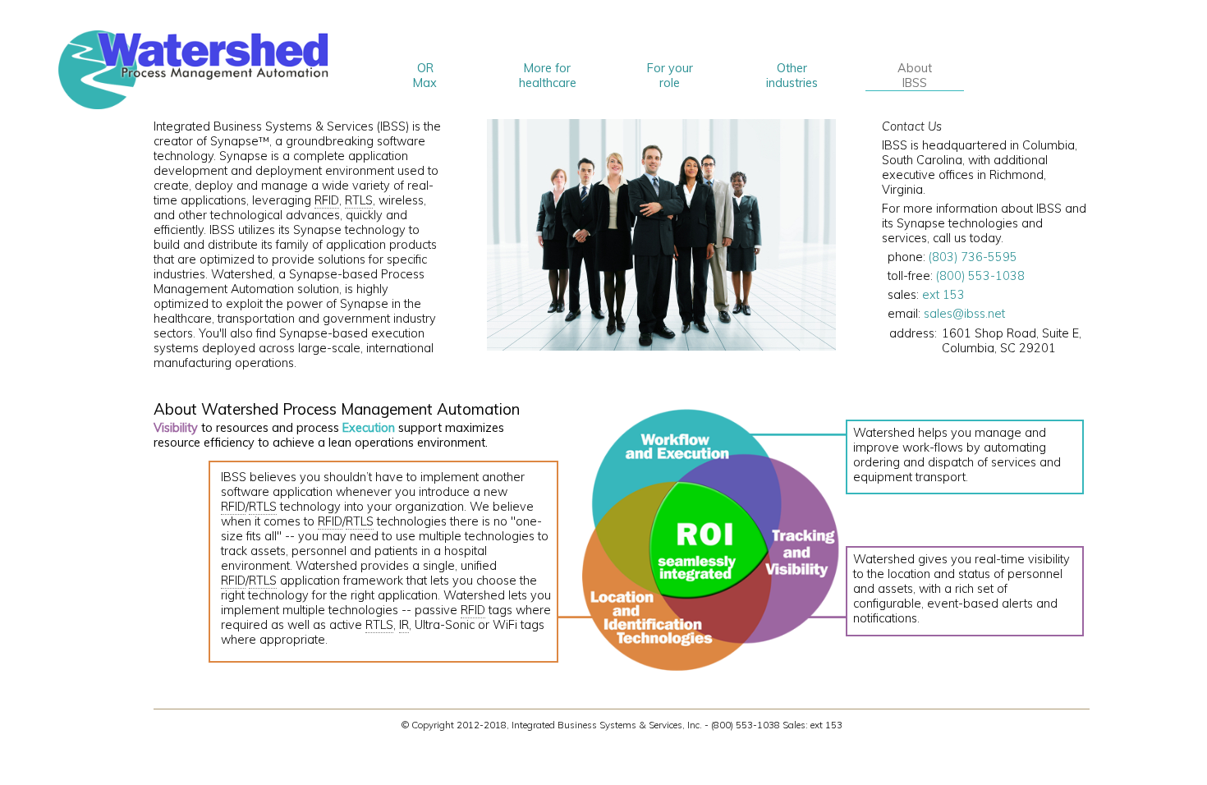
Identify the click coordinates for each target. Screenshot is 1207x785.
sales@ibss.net (964, 313)
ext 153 (943, 294)
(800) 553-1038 (980, 276)
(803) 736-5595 (973, 257)
